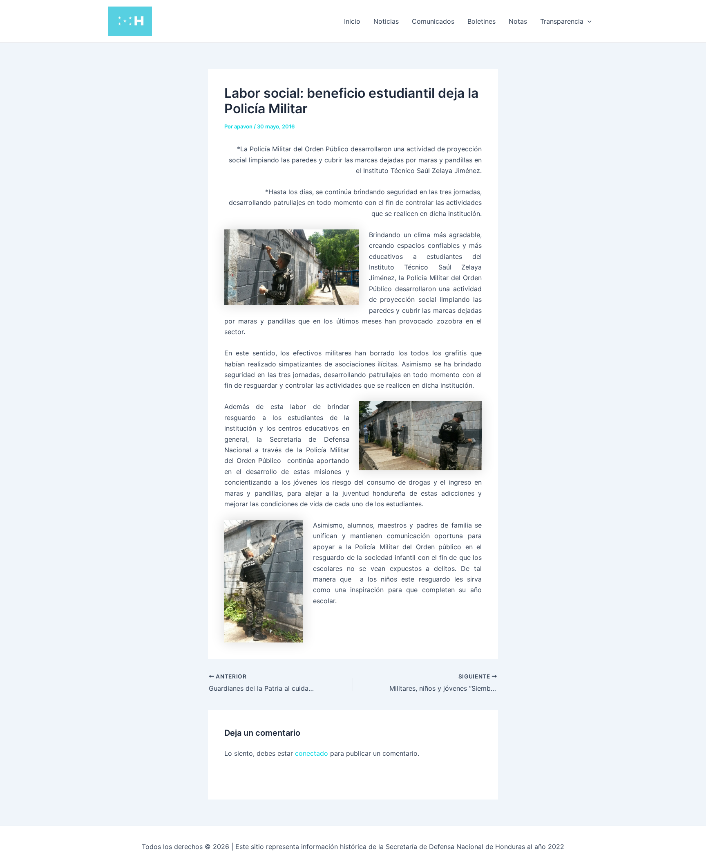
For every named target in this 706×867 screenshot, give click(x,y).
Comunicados (433, 21)
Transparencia (561, 21)
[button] (587, 21)
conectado (311, 753)
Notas (518, 21)
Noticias (386, 21)
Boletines (481, 21)
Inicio (352, 21)
